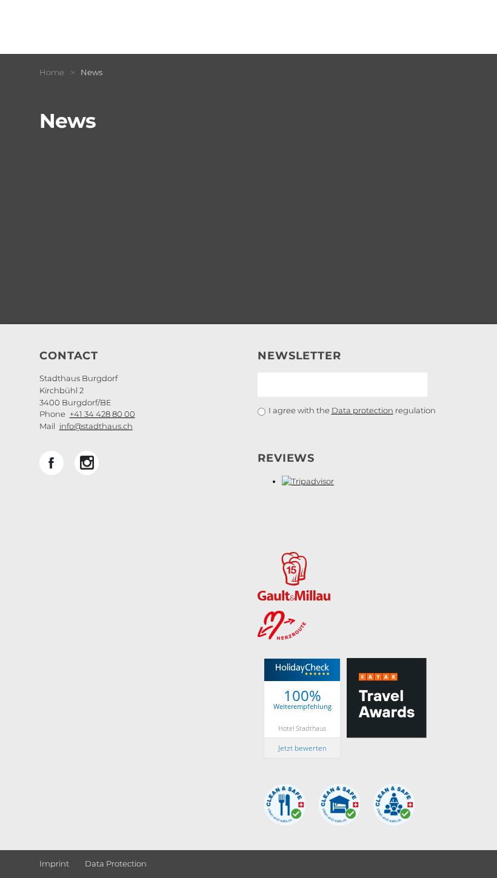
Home (51, 72)
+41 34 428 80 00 (102, 414)
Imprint (54, 863)
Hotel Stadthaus (302, 728)
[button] (51, 463)
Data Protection (116, 863)
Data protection (362, 410)
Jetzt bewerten (302, 748)
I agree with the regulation (352, 410)
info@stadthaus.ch (96, 426)
